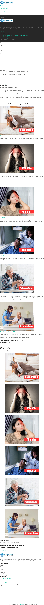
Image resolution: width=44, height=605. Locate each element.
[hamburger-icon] (0, 42)
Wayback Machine (21, 604)
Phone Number (13, 597)
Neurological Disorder (32, 597)
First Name (4, 597)
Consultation (2, 31)
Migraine (2, 217)
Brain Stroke (4, 136)
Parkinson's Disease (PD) (7, 293)
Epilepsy (2, 255)
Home (4, 43)
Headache (3, 174)
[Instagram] (2, 585)
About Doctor (6, 45)
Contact (4, 52)
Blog (3, 50)
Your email (22, 597)
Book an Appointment (3, 55)
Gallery (4, 48)
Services (4, 47)
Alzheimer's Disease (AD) (7, 332)
